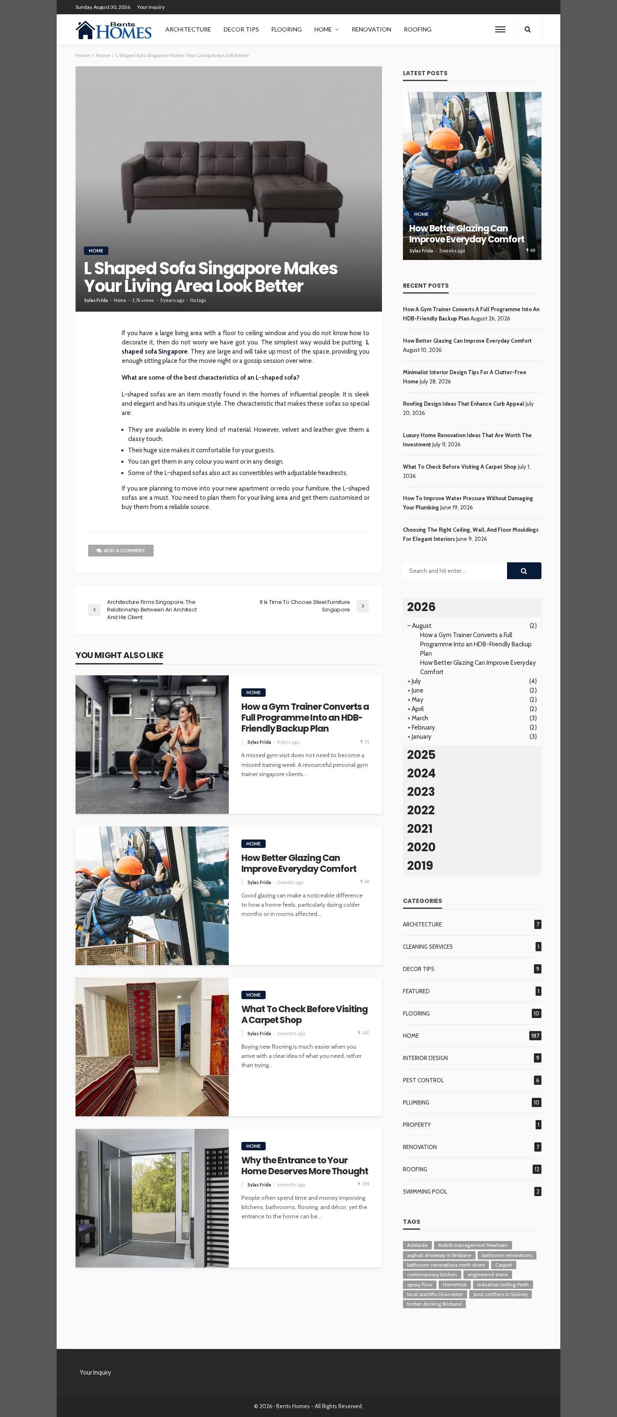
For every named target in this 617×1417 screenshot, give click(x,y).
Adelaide (417, 1245)
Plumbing (416, 1102)
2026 (421, 607)
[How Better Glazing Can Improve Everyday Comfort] (152, 896)
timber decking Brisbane (434, 1304)
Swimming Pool (425, 1191)
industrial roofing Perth (503, 1284)
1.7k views (143, 300)
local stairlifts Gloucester (435, 1294)
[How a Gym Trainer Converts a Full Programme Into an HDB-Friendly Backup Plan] (152, 744)
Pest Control (423, 1080)
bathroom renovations (507, 1255)
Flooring (287, 29)
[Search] (527, 29)
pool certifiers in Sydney (500, 1294)
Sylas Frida (96, 300)
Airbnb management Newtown (473, 1245)
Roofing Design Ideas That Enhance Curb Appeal (463, 403)
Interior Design (425, 1058)
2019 (420, 866)
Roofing (417, 29)
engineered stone (488, 1274)
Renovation (371, 29)
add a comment (124, 550)
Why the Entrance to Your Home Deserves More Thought (304, 1166)
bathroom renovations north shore (446, 1265)
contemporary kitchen (432, 1274)
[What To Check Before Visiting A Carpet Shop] (152, 1047)
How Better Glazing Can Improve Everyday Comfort (298, 864)
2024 (421, 773)
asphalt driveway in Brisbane (439, 1255)
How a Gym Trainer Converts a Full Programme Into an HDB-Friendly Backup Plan (305, 718)
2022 (421, 810)
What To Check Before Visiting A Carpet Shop (304, 1015)
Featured (416, 991)
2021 (420, 829)
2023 (421, 792)
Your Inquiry (151, 7)
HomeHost (455, 1284)
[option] (472, 176)
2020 (421, 847)
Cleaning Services (428, 946)
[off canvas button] (500, 29)
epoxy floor (419, 1284)
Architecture (188, 29)
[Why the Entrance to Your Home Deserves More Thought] (152, 1198)
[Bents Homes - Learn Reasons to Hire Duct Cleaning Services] (115, 29)
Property (417, 1124)
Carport (503, 1265)
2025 (421, 755)
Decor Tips (241, 29)
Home (323, 29)
